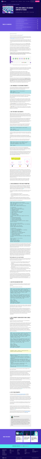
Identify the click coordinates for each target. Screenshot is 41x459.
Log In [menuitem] (28, 1)
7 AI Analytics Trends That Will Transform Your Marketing (26, 438)
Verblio (32, 440)
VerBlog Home (4, 4)
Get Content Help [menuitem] (37, 1)
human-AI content (27, 411)
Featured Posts (10, 4)
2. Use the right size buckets (20, 21)
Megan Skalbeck (20, 12)
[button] (17, 1)
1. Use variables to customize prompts (21, 19)
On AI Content (17, 4)
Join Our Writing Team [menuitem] (13, 1)
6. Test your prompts (19, 28)
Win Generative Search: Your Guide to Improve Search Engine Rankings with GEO (19, 439)
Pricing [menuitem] (26, 1)
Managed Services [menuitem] (20, 1)
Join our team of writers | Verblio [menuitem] (27, 453)
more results (12, 38)
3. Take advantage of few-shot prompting (22, 23)
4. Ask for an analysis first (19, 25)
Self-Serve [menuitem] (16, 1)
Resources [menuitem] (24, 1)
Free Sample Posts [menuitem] (32, 1)
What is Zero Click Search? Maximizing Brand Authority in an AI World (34, 438)
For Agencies (14, 4)
